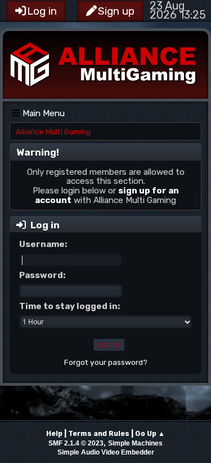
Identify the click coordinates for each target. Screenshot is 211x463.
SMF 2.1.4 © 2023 (76, 443)
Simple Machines (135, 443)
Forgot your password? (105, 362)
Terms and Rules (98, 433)
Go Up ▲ (150, 433)
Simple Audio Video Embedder (105, 452)
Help (54, 433)
